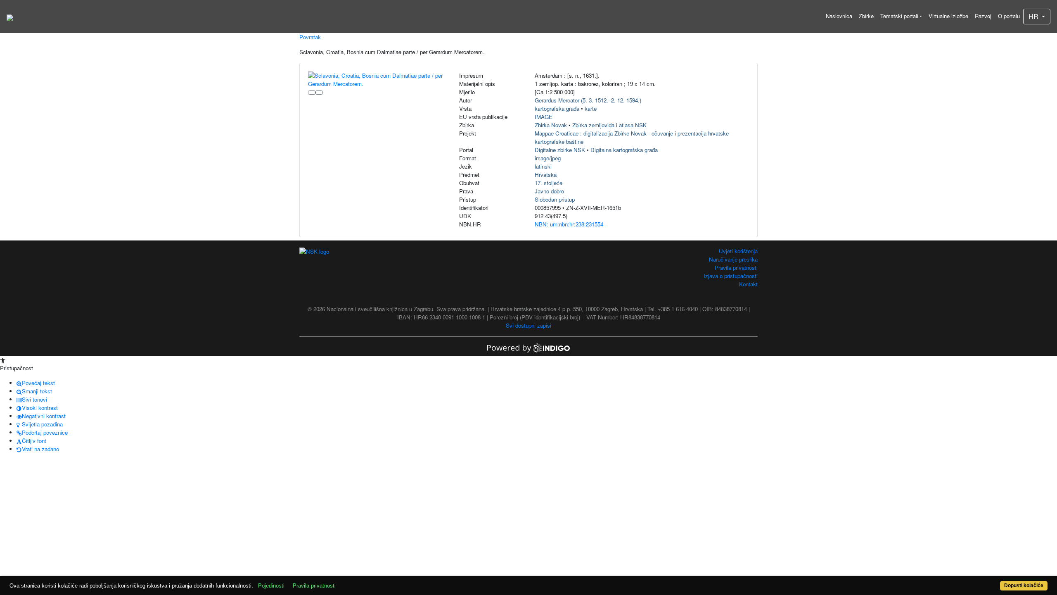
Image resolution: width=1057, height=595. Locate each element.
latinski (543, 166)
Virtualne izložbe (948, 16)
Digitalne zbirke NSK (560, 150)
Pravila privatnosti (736, 267)
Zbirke (866, 16)
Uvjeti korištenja (738, 251)
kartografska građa (557, 108)
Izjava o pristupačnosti (731, 276)
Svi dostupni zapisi (528, 325)
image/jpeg (548, 158)
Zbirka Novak (551, 125)
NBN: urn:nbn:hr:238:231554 (569, 224)
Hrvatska (546, 174)
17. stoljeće (548, 183)
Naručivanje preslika (733, 259)
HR (1034, 16)
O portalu (1009, 16)
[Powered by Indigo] (528, 347)
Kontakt (748, 284)
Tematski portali (899, 16)
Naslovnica (839, 16)
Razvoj (983, 16)
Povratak (310, 37)
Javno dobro (549, 191)
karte (591, 108)
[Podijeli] (319, 92)
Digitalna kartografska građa (624, 150)
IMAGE (543, 117)
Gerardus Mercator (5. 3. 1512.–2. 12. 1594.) (588, 100)
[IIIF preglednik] (311, 92)
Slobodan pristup (555, 199)
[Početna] (10, 16)
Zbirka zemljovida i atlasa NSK (609, 125)
